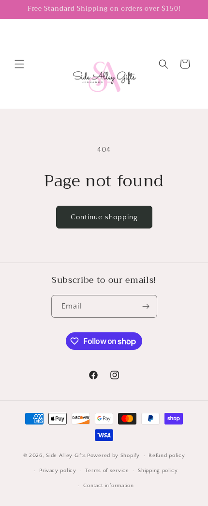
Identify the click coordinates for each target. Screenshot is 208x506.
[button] (19, 64)
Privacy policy (57, 470)
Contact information (108, 486)
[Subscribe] (146, 306)
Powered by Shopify (113, 455)
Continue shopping (104, 217)
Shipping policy (158, 470)
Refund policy (167, 455)
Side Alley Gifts (66, 455)
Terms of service (107, 470)
